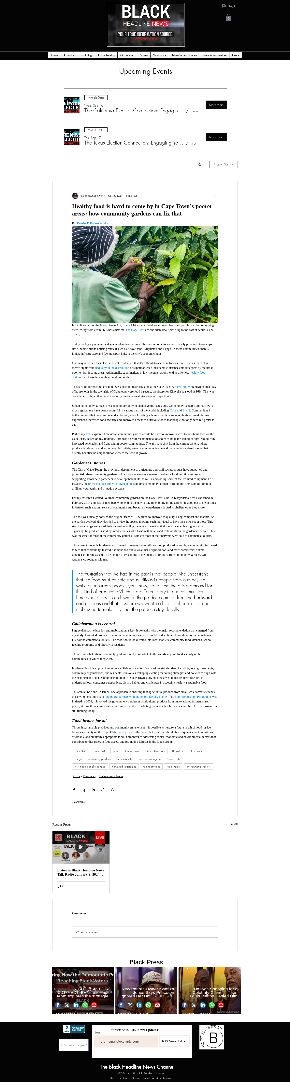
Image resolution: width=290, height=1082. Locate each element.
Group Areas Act (155, 751)
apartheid (100, 751)
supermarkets (124, 759)
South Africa (82, 751)
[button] (229, 17)
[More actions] (215, 195)
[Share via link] (103, 790)
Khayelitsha (178, 751)
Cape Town (132, 751)
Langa (78, 759)
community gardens (99, 759)
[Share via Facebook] (74, 790)
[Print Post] (112, 790)
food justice (173, 766)
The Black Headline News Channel (112, 1067)
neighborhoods (151, 766)
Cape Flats (173, 759)
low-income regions (149, 759)
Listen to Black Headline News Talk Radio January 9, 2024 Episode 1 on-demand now (80, 872)
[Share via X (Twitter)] (83, 790)
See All (234, 824)
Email (97, 1032)
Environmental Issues (111, 776)
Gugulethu (197, 751)
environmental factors (198, 766)
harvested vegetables (124, 766)
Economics (89, 776)
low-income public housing (90, 766)
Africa (76, 776)
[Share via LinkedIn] (93, 790)
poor (116, 751)
